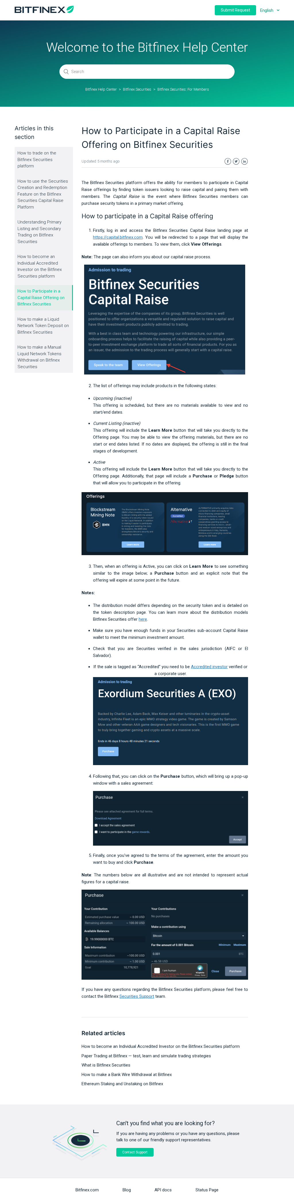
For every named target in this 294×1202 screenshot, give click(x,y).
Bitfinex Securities (137, 89)
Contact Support (135, 1152)
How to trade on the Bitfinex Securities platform (37, 159)
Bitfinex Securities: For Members (183, 89)
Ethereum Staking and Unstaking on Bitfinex (122, 1083)
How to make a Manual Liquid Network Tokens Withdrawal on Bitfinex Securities (39, 357)
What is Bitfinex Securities (106, 1065)
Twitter (236, 161)
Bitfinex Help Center (101, 89)
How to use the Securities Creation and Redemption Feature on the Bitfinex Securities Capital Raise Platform (43, 194)
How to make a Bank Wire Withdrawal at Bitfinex (127, 1074)
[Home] (44, 11)
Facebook (227, 161)
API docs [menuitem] (163, 1190)
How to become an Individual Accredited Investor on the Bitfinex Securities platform (40, 266)
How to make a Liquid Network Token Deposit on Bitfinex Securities (43, 326)
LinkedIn (244, 161)
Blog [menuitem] (127, 1190)
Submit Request (235, 10)
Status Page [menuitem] (207, 1190)
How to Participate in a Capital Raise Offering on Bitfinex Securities (41, 297)
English (267, 10)
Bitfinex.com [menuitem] (87, 1190)
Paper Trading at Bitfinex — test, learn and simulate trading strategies (146, 1055)
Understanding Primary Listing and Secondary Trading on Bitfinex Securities (39, 231)
